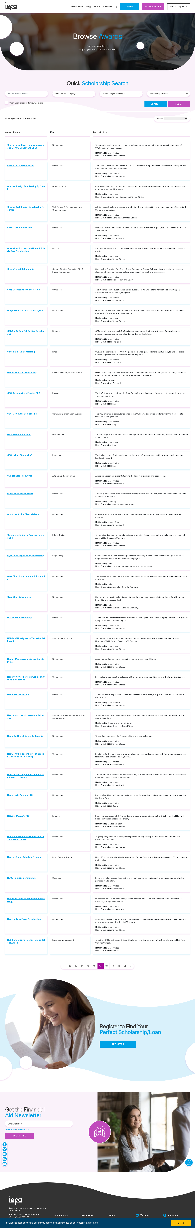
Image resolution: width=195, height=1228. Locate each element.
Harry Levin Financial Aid (20, 795)
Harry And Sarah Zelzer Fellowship (25, 736)
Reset (179, 104)
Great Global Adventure (19, 228)
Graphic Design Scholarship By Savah (26, 187)
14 (82, 966)
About (97, 7)
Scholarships (153, 7)
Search (155, 104)
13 (76, 966)
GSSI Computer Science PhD (22, 414)
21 (125, 966)
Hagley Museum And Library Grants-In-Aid (26, 660)
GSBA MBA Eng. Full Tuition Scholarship (25, 332)
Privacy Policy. (23, 1129)
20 (118, 966)
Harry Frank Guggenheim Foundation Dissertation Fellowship (25, 755)
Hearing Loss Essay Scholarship (24, 919)
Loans (129, 7)
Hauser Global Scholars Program (24, 857)
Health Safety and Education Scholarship (26, 900)
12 (70, 966)
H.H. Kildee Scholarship (19, 618)
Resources (77, 7)
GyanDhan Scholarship (19, 597)
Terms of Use (10, 1129)
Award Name (12, 132)
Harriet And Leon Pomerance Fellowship (26, 716)
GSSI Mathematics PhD (19, 434)
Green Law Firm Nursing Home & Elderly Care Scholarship (26, 249)
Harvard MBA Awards (18, 816)
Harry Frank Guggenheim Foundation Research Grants (25, 776)
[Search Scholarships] (116, 7)
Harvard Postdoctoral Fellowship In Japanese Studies (25, 838)
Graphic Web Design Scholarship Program (25, 208)
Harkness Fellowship (18, 695)
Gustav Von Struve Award (20, 494)
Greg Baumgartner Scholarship (23, 290)
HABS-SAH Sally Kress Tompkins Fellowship (26, 639)
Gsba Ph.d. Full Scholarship (21, 352)
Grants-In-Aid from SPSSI (20, 166)
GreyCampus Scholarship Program (25, 310)
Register (117, 1044)
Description (100, 132)
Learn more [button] (92, 1223)
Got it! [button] (181, 1223)
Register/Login (179, 7)
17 (100, 966)
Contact (107, 7)
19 (113, 966)
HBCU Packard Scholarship (21, 878)
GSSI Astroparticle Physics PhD (23, 393)
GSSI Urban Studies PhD (19, 455)
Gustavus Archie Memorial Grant (24, 514)
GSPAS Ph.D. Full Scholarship (22, 372)
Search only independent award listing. (26, 103)
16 (94, 966)
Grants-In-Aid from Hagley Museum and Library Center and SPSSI (25, 146)
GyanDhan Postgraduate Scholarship (26, 577)
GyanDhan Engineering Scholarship (25, 556)
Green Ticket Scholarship (20, 269)
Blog (88, 7)
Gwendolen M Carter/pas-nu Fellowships (25, 536)
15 (88, 966)
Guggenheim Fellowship (19, 476)
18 (106, 966)
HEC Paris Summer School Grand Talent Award (26, 941)
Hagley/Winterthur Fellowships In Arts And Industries (26, 678)
